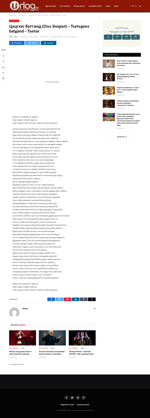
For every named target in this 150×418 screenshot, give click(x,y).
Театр (108, 6)
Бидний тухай (67, 405)
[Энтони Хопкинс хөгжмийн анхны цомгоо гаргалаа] (52, 337)
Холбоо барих (83, 405)
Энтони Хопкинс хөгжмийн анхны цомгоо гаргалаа (52, 353)
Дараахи (121, 137)
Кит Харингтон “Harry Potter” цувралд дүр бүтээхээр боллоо (128, 76)
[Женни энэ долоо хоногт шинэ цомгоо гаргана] (22, 337)
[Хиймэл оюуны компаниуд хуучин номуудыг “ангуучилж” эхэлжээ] (109, 104)
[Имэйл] (3, 78)
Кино (116, 6)
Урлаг (16, 37)
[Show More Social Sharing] (59, 43)
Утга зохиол (65, 6)
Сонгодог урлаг (95, 6)
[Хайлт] (140, 6)
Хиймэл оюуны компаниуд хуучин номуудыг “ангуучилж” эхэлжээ (127, 103)
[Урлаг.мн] (24, 6)
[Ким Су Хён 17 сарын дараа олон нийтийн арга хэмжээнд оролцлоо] (109, 64)
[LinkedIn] (3, 67)
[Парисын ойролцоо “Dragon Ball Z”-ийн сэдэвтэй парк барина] (109, 90)
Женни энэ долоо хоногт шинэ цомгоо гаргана (20, 353)
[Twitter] (3, 61)
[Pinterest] (3, 73)
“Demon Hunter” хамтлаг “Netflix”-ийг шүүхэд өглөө (81, 353)
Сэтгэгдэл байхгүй (57, 37)
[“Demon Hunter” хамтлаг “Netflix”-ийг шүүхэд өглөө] (82, 337)
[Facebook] (3, 56)
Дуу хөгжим (50, 6)
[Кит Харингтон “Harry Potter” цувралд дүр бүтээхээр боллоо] (109, 77)
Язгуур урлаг (79, 6)
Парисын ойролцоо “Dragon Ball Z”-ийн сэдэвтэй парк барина (128, 90)
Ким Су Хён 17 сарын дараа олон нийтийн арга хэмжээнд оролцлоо (128, 63)
